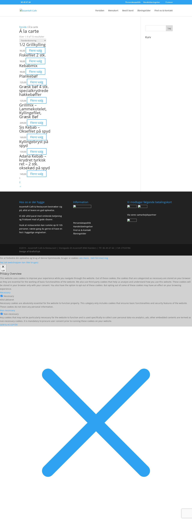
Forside (23, 27)
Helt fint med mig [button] (99, 258)
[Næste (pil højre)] (187, 260)
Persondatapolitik (82, 222)
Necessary (9, 296)
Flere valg (35, 50)
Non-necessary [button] (7, 310)
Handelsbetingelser (83, 226)
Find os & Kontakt (163, 10)
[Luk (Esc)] (188, 3)
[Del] (182, 3)
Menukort (113, 10)
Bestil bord (128, 10)
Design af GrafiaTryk (29, 251)
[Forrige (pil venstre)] (5, 260)
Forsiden (99, 10)
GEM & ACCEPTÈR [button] (9, 324)
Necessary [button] (5, 292)
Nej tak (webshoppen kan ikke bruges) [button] (19, 262)
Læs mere (84, 258)
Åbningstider (144, 10)
